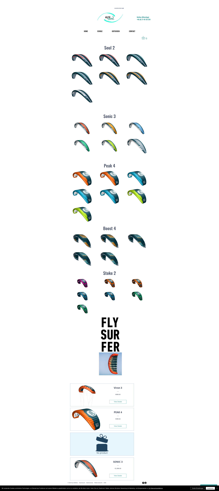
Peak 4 (109, 165)
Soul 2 (109, 47)
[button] (145, 37)
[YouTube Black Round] (145, 483)
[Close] (217, 488)
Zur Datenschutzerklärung (156, 488)
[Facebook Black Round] (143, 483)
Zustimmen (210, 488)
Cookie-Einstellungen (197, 488)
